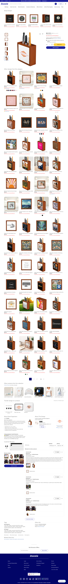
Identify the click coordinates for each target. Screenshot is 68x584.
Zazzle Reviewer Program (30, 456)
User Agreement (35, 582)
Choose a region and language (33, 572)
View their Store (41, 425)
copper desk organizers (14, 539)
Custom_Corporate (58, 38)
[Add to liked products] (43, 34)
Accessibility (48, 582)
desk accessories (21, 539)
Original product (32, 471)
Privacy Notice (41, 582)
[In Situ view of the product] (27, 49)
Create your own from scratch (30, 426)
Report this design (60, 427)
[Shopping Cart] (65, 4)
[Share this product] (40, 34)
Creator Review (28, 502)
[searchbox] (33, 4)
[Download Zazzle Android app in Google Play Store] (45, 578)
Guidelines (44, 582)
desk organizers (6, 539)
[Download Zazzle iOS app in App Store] (38, 578)
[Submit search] (56, 4)
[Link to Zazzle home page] (5, 4)
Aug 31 (48, 41)
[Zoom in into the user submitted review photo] (6, 456)
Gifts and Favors (7, 385)
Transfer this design (59, 425)
